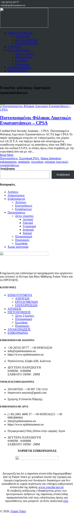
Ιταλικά (27, 233)
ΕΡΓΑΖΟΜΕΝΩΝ (26, 40)
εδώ (65, 501)
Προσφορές (22, 64)
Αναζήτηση (7, 168)
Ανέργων (20, 202)
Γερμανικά (29, 226)
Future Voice (18, 511)
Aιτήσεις (13, 191)
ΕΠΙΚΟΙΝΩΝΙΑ (18, 70)
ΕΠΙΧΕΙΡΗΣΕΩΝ (26, 43)
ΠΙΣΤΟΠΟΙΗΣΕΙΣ (19, 50)
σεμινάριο (37, 161)
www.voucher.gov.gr (50, 487)
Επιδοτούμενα (16, 198)
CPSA (35, 158)
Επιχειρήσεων (23, 205)
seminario (24, 161)
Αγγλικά (28, 219)
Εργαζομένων (23, 209)
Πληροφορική (23, 57)
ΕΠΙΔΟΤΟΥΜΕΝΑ (20, 33)
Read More (6, 155)
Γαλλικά (28, 222)
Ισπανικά (28, 229)
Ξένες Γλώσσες (24, 53)
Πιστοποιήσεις (9, 158)
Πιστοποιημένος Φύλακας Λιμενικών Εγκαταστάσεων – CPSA (35, 120)
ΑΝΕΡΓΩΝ (22, 36)
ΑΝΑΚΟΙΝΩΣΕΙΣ (19, 67)
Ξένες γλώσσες (24, 216)
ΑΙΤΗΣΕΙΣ (14, 46)
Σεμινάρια (21, 60)
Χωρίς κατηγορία (18, 246)
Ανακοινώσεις (16, 195)
